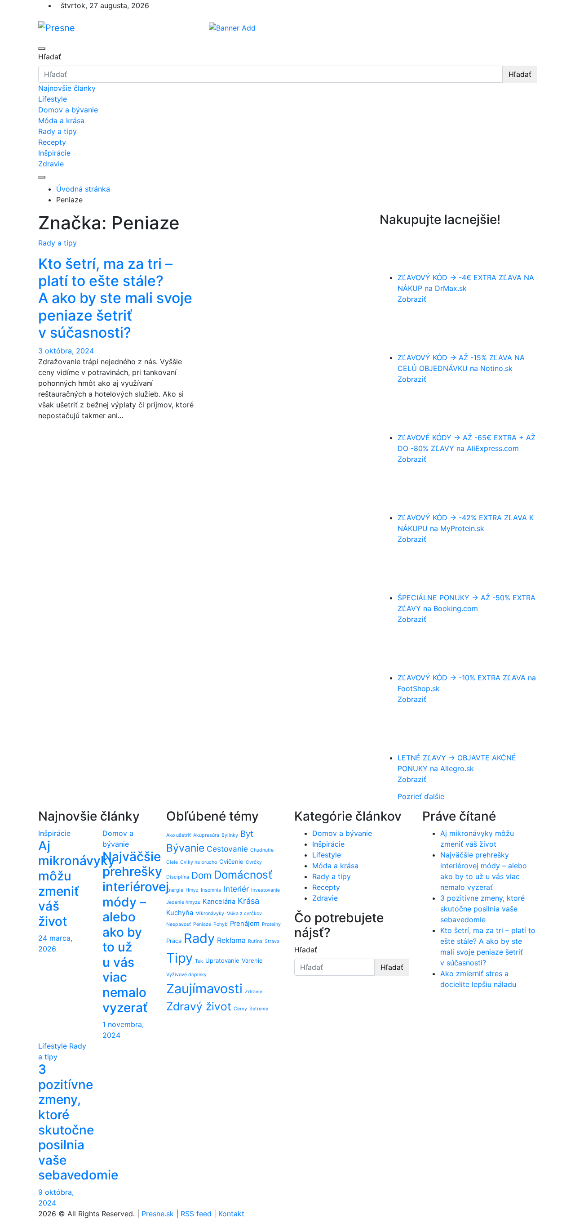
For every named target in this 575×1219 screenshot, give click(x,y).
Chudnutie (262, 850)
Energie (174, 890)
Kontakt (231, 1213)
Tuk (199, 961)
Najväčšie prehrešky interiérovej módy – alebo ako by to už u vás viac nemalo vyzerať (135, 932)
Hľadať (49, 56)
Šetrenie (258, 1009)
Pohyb (220, 924)
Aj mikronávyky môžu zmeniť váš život (76, 883)
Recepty (52, 142)
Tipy (179, 958)
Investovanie (265, 890)
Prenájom (245, 924)
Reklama (231, 940)
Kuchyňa (179, 913)
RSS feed (196, 1213)
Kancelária (219, 902)
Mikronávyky (209, 913)
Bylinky (229, 835)
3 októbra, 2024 (66, 350)
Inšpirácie (54, 152)
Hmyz (192, 890)
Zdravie (51, 163)
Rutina (255, 941)
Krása (248, 901)
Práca (173, 940)
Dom (201, 875)
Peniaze (202, 924)
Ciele (172, 862)
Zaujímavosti (204, 988)
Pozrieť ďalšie (421, 796)
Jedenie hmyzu (183, 902)
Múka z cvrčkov (244, 913)
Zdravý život (198, 1006)
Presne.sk (158, 1213)
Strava (272, 941)
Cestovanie (227, 848)
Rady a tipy (57, 131)
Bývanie (185, 848)
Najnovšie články (67, 88)
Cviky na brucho (198, 862)
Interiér (236, 888)
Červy (240, 1009)
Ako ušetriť (178, 835)
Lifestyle (52, 98)
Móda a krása (61, 120)
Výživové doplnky (186, 975)
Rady (199, 938)
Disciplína (177, 877)
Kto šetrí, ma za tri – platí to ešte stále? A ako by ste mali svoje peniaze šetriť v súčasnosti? (115, 298)
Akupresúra (206, 835)
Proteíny (271, 924)
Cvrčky (254, 862)
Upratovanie (222, 960)
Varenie (252, 960)
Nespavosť (178, 924)
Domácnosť (243, 874)
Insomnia (211, 890)
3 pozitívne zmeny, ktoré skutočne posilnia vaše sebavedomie (78, 1122)
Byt (246, 834)
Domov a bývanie (68, 109)
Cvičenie (231, 861)
